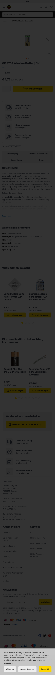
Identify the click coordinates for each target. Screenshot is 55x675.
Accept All (45, 669)
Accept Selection (27, 669)
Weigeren (10, 669)
